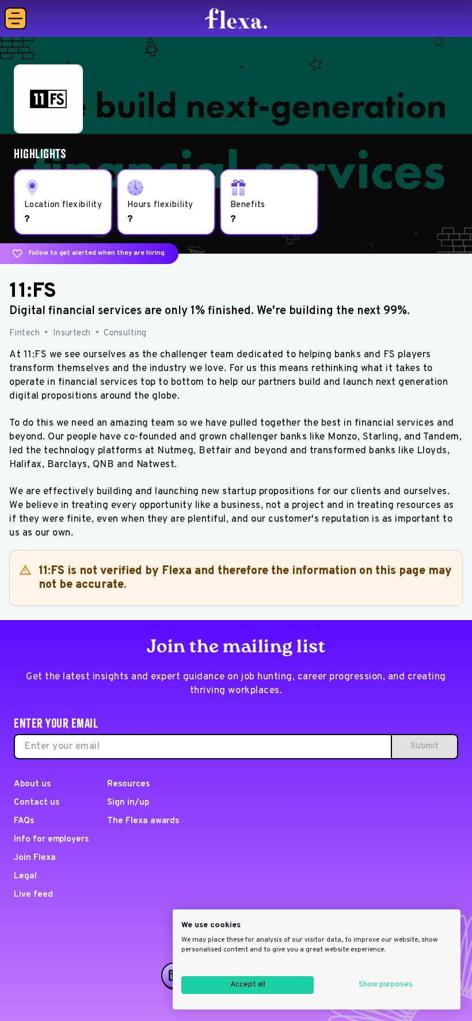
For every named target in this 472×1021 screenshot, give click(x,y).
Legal (25, 876)
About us (32, 784)
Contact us (36, 802)
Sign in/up (128, 802)
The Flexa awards (143, 821)
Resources (128, 784)
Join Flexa (35, 857)
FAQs (24, 821)
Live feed (33, 894)
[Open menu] (15, 18)
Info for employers (51, 839)
